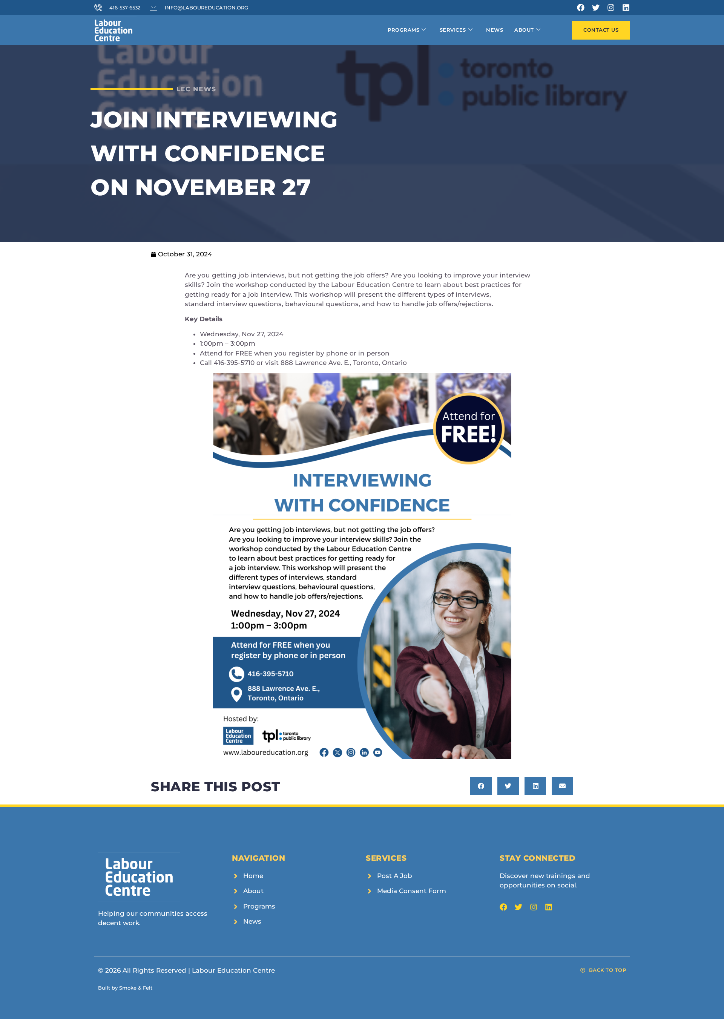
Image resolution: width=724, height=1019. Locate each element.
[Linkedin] (626, 7)
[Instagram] (611, 7)
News (494, 30)
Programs (403, 30)
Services (453, 30)
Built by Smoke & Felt (125, 988)
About (524, 30)
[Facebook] (580, 7)
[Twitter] (596, 7)
